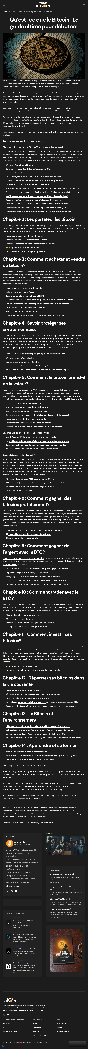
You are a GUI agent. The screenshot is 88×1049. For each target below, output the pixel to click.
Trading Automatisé (37, 626)
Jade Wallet (18, 932)
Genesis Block (66, 157)
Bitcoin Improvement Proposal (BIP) (49, 207)
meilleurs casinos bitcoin (29, 538)
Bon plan (36, 1031)
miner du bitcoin (25, 490)
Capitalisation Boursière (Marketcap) (51, 415)
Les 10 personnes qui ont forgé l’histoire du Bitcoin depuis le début (37, 196)
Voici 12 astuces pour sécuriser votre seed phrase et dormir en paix (37, 369)
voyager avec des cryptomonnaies (44, 694)
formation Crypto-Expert (20, 759)
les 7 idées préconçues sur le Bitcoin (32, 173)
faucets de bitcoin (32, 516)
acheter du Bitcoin (33, 288)
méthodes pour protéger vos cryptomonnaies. (44, 353)
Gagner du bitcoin (40, 1035)
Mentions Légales (10, 1031)
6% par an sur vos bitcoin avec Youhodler (40, 576)
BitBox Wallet (18, 917)
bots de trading (13, 610)
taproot (34, 789)
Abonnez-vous (77, 1044)
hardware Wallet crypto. (38, 366)
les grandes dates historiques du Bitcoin (33, 169)
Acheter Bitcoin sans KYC (61, 874)
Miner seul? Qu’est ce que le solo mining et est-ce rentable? (35, 483)
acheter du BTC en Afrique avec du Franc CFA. (43, 315)
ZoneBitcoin (19, 842)
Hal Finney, (41, 188)
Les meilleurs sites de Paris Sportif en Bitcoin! (29, 534)
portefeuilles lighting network (32, 702)
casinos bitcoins (27, 519)
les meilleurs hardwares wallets (30, 243)
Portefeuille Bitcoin (63, 1031)
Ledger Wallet (19, 946)
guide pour (16, 315)
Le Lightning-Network (59, 887)
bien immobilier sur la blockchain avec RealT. (39, 670)
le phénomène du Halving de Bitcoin (34, 422)
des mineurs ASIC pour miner (23, 471)
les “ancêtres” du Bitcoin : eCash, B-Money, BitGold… (39, 180)
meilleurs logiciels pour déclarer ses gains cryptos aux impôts (39, 441)
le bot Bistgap (26, 619)
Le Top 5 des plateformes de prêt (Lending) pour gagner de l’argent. (38, 568)
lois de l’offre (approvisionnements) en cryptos (40, 426)
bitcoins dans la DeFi (59, 584)
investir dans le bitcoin (36, 307)
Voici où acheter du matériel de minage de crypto (30, 486)
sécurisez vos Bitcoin (59, 899)
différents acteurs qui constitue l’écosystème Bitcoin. (43, 203)
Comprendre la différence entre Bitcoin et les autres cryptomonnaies (38, 211)
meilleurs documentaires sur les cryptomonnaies (34, 755)
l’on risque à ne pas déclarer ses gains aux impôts (42, 445)
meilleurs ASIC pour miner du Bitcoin (36, 479)
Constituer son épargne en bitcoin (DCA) (25, 296)
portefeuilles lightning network (32, 251)
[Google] (16, 891)
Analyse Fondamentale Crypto (34, 407)
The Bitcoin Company (26, 706)
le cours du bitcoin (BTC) (29, 403)
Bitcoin (35, 1023)
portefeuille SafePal (30, 362)
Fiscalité (59, 1027)
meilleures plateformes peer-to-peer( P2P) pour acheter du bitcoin (41, 299)
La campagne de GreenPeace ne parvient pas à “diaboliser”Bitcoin (37, 734)
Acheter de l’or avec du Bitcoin (23, 666)
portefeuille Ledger (25, 358)
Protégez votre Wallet (59, 909)
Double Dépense (35, 236)
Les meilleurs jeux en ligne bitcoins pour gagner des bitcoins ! (34, 530)
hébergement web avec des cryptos (32, 698)
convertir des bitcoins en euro (26, 311)
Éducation (37, 1027)
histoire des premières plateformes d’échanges (38, 200)
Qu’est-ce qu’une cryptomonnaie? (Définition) (27, 184)
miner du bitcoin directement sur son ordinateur (33, 465)
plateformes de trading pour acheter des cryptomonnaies (41, 303)
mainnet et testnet (35, 786)
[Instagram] (4, 1014)
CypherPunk (40, 192)
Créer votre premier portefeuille (41, 341)
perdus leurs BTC (27, 347)
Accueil (5, 12)
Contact (6, 1027)
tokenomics (23, 411)
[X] (7, 891)
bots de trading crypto (30, 615)
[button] (4, 4)
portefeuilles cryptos (37, 240)
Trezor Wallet (19, 960)
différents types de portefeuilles (58, 338)
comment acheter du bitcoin (41, 271)
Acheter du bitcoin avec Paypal (20, 292)
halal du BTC (50, 783)
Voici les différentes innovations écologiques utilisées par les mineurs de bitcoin (43, 737)
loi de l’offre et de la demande (32, 419)
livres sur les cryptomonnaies (33, 751)
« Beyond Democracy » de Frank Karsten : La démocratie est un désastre (59, 845)
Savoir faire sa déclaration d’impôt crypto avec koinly (31, 437)
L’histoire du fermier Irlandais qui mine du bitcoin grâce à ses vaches (38, 726)
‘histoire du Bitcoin (24, 165)
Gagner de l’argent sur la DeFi (20, 572)
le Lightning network (29, 247)
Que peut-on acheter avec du (21, 690)
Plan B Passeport (24, 448)
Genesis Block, (35, 176)
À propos (6, 1023)
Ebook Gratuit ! (61, 1023)
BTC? (38, 690)
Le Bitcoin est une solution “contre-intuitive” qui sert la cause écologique (40, 730)
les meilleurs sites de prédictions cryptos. (34, 622)
